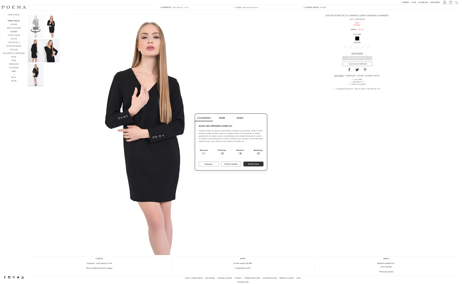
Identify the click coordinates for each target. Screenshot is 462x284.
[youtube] (23, 278)
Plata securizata (386, 272)
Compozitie (350, 76)
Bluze (13, 57)
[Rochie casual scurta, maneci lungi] (36, 51)
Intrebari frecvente (252, 278)
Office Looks (14, 35)
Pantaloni (14, 64)
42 (368, 47)
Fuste (13, 60)
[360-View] (36, 26)
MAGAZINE (435, 2)
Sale (14, 71)
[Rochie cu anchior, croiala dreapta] (51, 51)
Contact (238, 278)
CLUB (413, 2)
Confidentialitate (270, 278)
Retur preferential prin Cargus (99, 268)
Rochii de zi (13, 42)
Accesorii (14, 68)
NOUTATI (13, 24)
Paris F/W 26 (14, 21)
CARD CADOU (14, 15)
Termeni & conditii (286, 278)
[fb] (5, 278)
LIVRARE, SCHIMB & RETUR (368, 76)
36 (351, 47)
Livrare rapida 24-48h (242, 263)
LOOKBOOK (423, 2)
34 (346, 47)
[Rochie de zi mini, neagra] (51, 26)
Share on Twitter (357, 69)
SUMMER (14, 32)
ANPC (298, 278)
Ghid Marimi (210, 278)
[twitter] (18, 278)
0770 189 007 (386, 267)
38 (357, 47)
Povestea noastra (224, 278)
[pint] (14, 278)
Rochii (14, 39)
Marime (357, 43)
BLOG (13, 77)
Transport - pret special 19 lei (99, 263)
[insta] (9, 278)
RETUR (13, 81)
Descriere (339, 76)
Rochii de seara (13, 46)
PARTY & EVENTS (14, 28)
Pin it (365, 69)
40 (363, 47)
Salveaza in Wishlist (358, 64)
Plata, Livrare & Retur (194, 278)
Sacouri (14, 50)
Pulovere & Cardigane (14, 53)
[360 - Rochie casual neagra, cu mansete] (36, 75)
